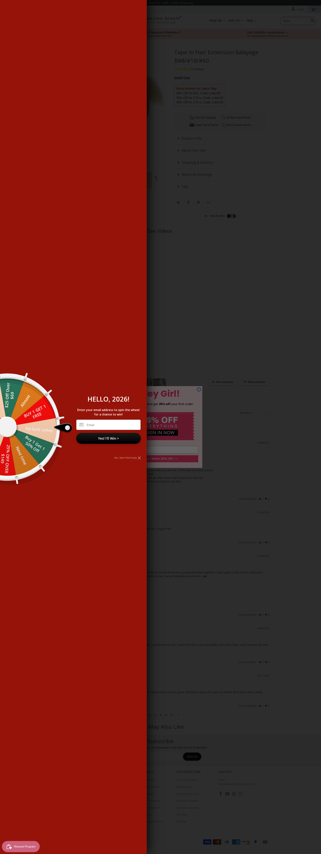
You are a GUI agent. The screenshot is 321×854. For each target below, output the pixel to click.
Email (90, 424)
